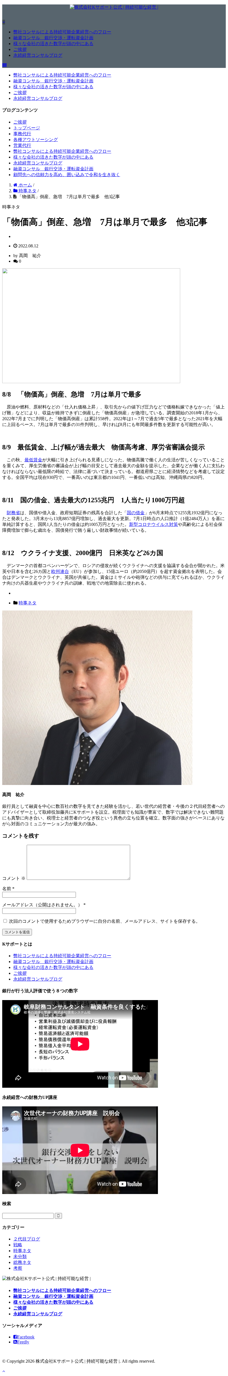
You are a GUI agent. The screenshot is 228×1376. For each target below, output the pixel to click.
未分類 (20, 1256)
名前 (6, 888)
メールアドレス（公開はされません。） (42, 904)
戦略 (17, 1244)
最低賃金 (33, 459)
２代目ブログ (26, 1239)
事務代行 (22, 133)
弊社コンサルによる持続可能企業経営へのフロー (62, 31)
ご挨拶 (20, 49)
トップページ (26, 127)
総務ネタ (22, 1262)
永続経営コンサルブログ (37, 55)
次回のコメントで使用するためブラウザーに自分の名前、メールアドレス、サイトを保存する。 (104, 921)
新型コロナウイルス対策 (153, 524)
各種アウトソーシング (35, 139)
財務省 (13, 512)
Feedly (23, 1342)
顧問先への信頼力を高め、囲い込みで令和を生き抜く (66, 174)
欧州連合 (60, 571)
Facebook (25, 1337)
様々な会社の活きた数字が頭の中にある (53, 43)
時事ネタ (27, 602)
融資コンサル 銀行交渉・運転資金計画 (53, 37)
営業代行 (22, 145)
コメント (14, 878)
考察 (17, 1268)
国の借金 (136, 512)
